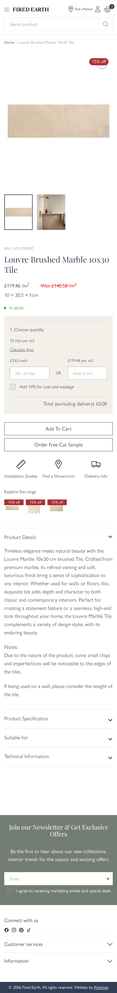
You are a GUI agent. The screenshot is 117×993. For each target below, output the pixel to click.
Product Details (20, 537)
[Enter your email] (107, 878)
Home (9, 43)
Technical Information (26, 756)
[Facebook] (6, 930)
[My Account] (97, 9)
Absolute (101, 987)
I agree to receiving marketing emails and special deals (63, 890)
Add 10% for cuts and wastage (47, 386)
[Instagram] (14, 930)
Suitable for (16, 737)
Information (16, 961)
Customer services (23, 944)
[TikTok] (28, 930)
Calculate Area (22, 349)
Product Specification (26, 718)
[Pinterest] (21, 930)
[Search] (106, 24)
